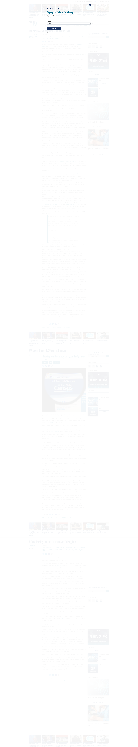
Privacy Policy (50, 33)
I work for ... (51, 21)
